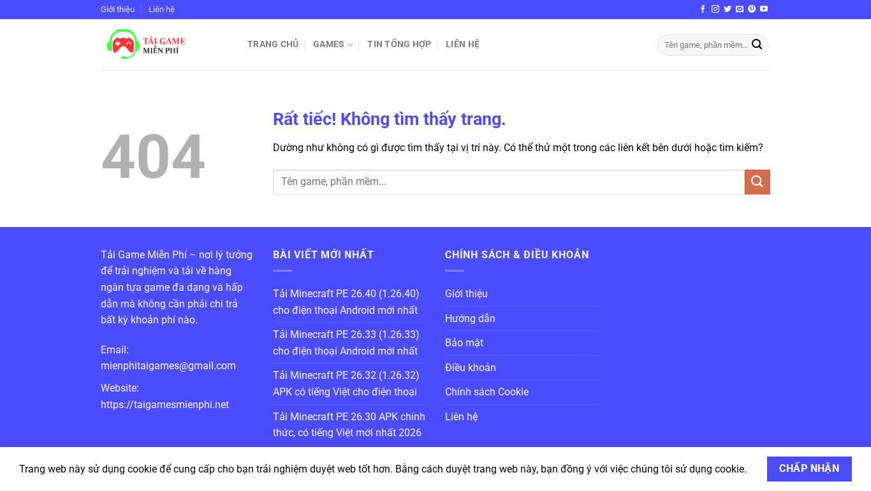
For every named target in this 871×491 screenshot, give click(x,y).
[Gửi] (757, 45)
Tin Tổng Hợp (399, 44)
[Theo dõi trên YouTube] (764, 9)
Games (328, 44)
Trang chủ (273, 44)
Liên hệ (162, 9)
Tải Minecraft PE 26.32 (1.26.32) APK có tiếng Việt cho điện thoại (346, 383)
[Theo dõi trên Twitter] (727, 9)
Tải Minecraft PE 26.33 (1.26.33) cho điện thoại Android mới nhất (346, 342)
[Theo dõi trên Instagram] (715, 9)
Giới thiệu (118, 9)
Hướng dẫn (470, 318)
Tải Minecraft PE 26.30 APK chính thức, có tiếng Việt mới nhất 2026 (349, 425)
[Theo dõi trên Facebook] (702, 9)
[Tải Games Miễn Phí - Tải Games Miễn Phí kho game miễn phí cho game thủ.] (164, 44)
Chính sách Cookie (487, 392)
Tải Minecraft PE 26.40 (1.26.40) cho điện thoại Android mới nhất (346, 302)
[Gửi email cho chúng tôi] (739, 9)
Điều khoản (470, 368)
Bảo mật (464, 343)
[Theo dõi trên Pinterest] (752, 9)
